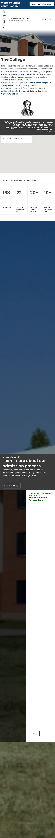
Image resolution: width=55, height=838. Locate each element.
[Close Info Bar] (52, 3)
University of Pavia (10, 94)
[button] (42, 4)
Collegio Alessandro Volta (19, 18)
